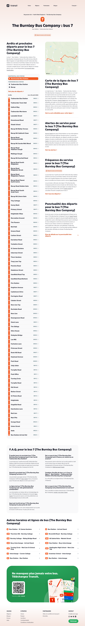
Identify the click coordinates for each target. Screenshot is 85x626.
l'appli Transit (73, 180)
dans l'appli (24, 479)
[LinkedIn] (75, 616)
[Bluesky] (71, 616)
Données (45, 616)
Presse (8, 618)
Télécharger (73, 621)
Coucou (9, 611)
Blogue (55, 5)
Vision (29, 5)
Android (23, 596)
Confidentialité (25, 620)
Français (74, 5)
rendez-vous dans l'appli (60, 492)
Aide (8, 620)
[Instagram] (69, 616)
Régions (37, 5)
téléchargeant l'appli (58, 467)
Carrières (23, 618)
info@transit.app (73, 614)
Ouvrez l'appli (61, 100)
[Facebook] (73, 616)
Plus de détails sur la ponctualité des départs (58, 235)
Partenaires (46, 5)
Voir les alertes (50, 150)
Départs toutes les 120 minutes (43, 35)
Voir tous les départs (52, 194)
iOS (19, 596)
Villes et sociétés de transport (51, 614)
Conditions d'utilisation (27, 622)
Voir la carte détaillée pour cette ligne (58, 113)
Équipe (22, 616)
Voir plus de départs (15, 91)
